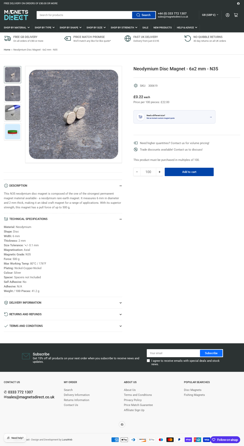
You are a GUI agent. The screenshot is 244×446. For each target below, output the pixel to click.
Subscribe (211, 353)
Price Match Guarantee (138, 405)
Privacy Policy (133, 400)
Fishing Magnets (194, 395)
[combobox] (96, 15)
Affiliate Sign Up (134, 410)
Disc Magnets (192, 390)
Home (7, 49)
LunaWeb (67, 439)
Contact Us (71, 405)
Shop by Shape (69, 27)
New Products (162, 27)
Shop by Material (15, 27)
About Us (130, 390)
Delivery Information (77, 395)
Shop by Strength (122, 27)
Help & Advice (185, 27)
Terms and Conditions (138, 395)
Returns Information (76, 400)
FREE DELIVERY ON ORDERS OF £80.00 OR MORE (31, 3)
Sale (145, 27)
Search (146, 15)
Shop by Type (43, 27)
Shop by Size (94, 27)
